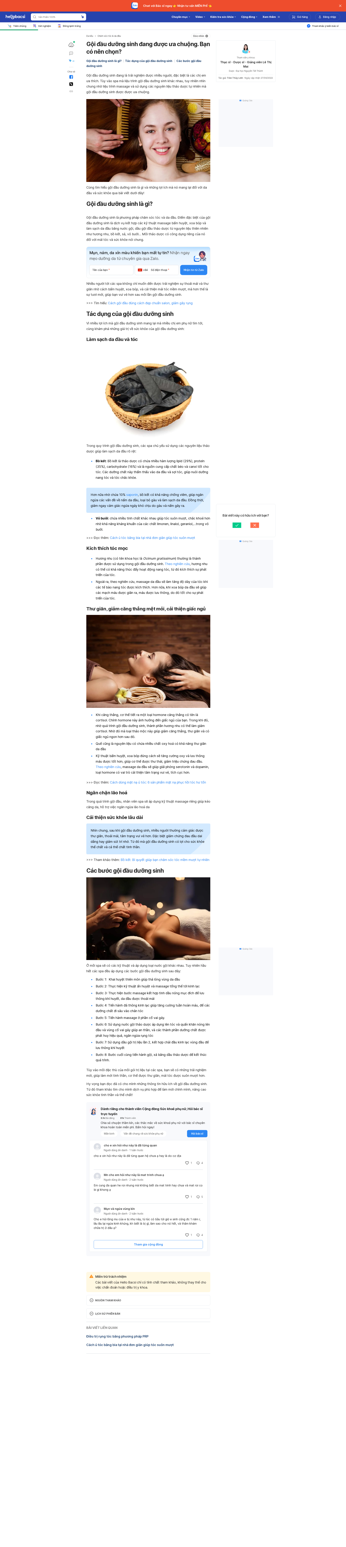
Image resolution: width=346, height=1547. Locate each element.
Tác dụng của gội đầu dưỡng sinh (149, 61)
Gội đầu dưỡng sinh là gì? (104, 61)
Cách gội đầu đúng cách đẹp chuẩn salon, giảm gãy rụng (150, 303)
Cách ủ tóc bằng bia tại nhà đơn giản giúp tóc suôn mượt (152, 538)
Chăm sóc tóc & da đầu (109, 36)
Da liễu (89, 36)
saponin (132, 495)
